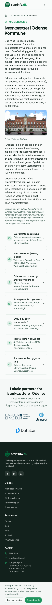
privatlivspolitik (12, 594)
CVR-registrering (13, 498)
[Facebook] (7, 473)
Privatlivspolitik (12, 540)
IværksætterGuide (13, 488)
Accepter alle (33, 600)
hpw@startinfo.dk (17, 558)
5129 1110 (13, 553)
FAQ (7, 530)
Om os (8, 521)
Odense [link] (33, 15)
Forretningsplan (12, 502)
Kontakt (8, 535)
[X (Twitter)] (21, 473)
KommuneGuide (18, 15)
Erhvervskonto (11, 507)
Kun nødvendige (14, 600)
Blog (7, 526)
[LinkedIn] (14, 473)
